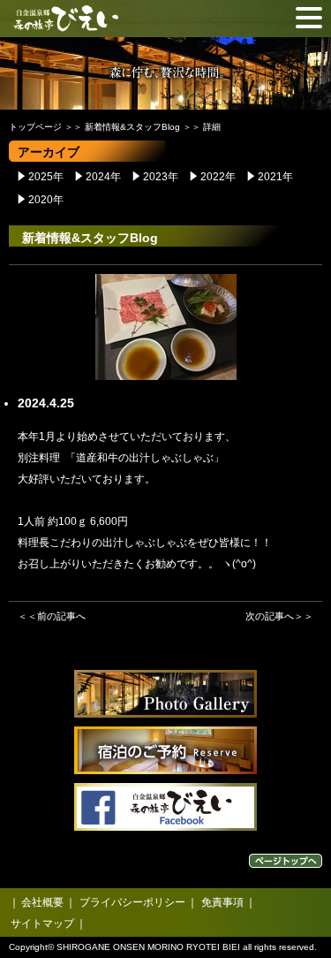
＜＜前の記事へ (52, 616)
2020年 (46, 200)
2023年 (160, 177)
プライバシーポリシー (132, 902)
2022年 (218, 177)
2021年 (275, 177)
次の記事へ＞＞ (279, 616)
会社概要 (42, 902)
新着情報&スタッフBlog (132, 127)
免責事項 (222, 902)
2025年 (46, 177)
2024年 (103, 177)
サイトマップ (42, 923)
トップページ (35, 127)
